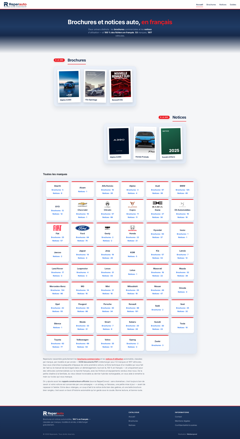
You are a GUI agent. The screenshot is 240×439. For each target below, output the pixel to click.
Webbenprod (192, 434)
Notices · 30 (157, 217)
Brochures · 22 (132, 237)
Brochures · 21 (107, 290)
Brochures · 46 (157, 290)
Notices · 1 (82, 191)
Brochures (211, 4)
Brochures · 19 (107, 255)
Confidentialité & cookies (186, 425)
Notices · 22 (157, 276)
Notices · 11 (132, 217)
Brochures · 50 (157, 234)
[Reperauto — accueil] (15, 4)
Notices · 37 (157, 237)
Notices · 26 (107, 193)
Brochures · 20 (132, 290)
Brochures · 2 (107, 237)
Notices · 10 (183, 327)
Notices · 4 (132, 193)
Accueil (199, 4)
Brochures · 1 (182, 234)
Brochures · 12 (57, 210)
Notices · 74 (82, 241)
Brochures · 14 (82, 255)
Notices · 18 (107, 293)
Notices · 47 (157, 293)
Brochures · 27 (157, 214)
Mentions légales (182, 421)
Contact (178, 417)
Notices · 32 (182, 311)
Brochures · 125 (182, 190)
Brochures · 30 (107, 308)
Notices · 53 (157, 258)
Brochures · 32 (182, 272)
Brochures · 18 (157, 272)
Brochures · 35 (107, 343)
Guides (233, 4)
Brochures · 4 (132, 190)
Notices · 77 (57, 347)
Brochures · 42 (57, 308)
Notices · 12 (57, 214)
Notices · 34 (107, 311)
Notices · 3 (57, 276)
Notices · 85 (182, 193)
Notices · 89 (107, 217)
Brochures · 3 (157, 345)
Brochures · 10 (82, 214)
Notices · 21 (133, 241)
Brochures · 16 (107, 190)
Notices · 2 (107, 241)
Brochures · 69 (82, 343)
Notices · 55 (57, 311)
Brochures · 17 (57, 272)
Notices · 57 (57, 241)
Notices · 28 (132, 329)
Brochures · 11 (132, 214)
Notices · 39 (157, 193)
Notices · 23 (157, 329)
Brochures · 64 (82, 237)
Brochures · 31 (107, 272)
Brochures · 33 (82, 326)
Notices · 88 (82, 311)
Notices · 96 (57, 293)
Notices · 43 (107, 276)
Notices (222, 4)
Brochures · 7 (182, 255)
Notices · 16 (183, 217)
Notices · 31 (83, 329)
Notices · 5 (132, 256)
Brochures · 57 (107, 214)
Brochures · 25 (57, 237)
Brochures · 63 (82, 308)
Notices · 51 (107, 347)
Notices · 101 (132, 311)
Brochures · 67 (157, 190)
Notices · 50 (82, 347)
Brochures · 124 (57, 290)
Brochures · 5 (57, 190)
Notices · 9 (57, 193)
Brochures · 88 (132, 308)
